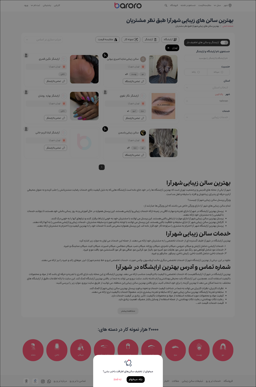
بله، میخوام (135, 379)
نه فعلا (118, 379)
